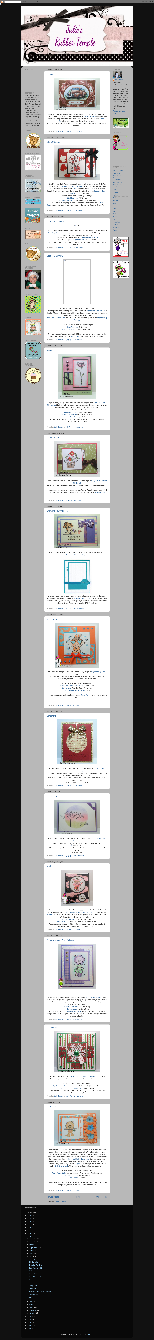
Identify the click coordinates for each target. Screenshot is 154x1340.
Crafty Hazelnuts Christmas (61, 1086)
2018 (30, 1221)
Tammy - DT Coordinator (117, 174)
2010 (30, 1323)
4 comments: (78, 339)
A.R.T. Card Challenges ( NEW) (71, 686)
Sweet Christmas (54, 438)
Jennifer (115, 200)
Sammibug (75, 336)
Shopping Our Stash (68, 919)
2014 (30, 1233)
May (31, 1301)
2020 (30, 1215)
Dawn (115, 198)
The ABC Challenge (69, 414)
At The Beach (53, 619)
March (31, 1307)
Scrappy (115, 230)
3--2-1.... (50, 350)
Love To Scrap (72, 327)
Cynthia (115, 192)
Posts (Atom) (61, 1201)
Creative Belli (73, 1178)
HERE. (50, 915)
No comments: (78, 131)
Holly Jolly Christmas (56, 233)
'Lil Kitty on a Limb (61, 1166)
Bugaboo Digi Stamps (99, 672)
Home (77, 1197)
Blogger (89, 1334)
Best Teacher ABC (55, 256)
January (32, 1313)
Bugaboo (78, 1164)
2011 (29, 1320)
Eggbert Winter (79, 240)
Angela (115, 187)
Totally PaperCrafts (69, 412)
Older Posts (101, 1197)
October (32, 1245)
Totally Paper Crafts (59, 1173)
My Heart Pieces (70, 1175)
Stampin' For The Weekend (74, 690)
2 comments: (78, 929)
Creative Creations (71, 1007)
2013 (30, 1236)
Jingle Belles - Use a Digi (89, 237)
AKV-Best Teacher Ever (55, 318)
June (31, 1256)
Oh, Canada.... (53, 142)
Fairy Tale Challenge (73, 417)
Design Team (86, 695)
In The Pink (61, 921)
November (33, 1242)
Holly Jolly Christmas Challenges (83, 1076)
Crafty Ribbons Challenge (66, 200)
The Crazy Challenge (69, 329)
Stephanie (116, 227)
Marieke (115, 214)
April (31, 1304)
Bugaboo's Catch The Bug (72, 186)
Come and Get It (90, 116)
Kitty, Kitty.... (52, 1107)
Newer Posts (53, 1197)
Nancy (115, 216)
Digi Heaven (66, 688)
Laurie (115, 208)
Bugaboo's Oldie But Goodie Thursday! (79, 912)
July (31, 1253)
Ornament (51, 716)
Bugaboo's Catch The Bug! (96, 311)
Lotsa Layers (52, 1027)
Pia (114, 219)
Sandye (115, 224)
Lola (114, 211)
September (33, 1248)
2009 (30, 1326)
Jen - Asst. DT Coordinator (118, 183)
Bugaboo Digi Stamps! (81, 598)
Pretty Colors (52, 796)
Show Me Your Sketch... (57, 511)
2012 (30, 1317)
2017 (30, 1224)
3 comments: (79, 247)
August (32, 1250)
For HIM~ (51, 74)
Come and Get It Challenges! (76, 555)
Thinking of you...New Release (60, 940)
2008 (30, 1329)
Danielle (115, 195)
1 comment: (78, 1096)
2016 (30, 1227)
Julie (114, 203)
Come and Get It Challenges (78, 1159)
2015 (30, 1230)
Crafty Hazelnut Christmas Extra (71, 1088)
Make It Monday (71, 1009)
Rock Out (51, 866)
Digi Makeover (72, 198)
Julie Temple (119, 80)
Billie (114, 189)
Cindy (75, 189)
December (33, 1239)
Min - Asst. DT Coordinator (118, 179)
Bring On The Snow (55, 221)
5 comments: (78, 427)
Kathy (115, 206)
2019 (30, 1218)
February (32, 1310)
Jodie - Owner (118, 171)
